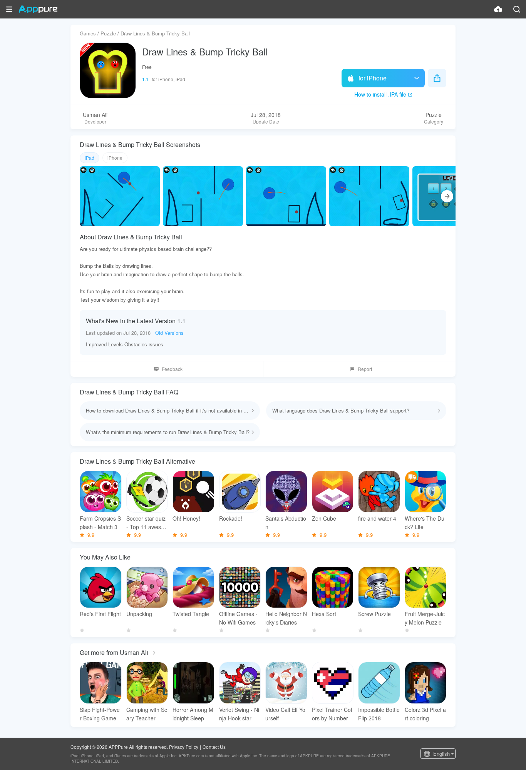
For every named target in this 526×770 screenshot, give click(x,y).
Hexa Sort (324, 614)
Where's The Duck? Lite (424, 522)
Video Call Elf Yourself (285, 714)
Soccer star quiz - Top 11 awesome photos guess (146, 522)
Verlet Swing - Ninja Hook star (239, 714)
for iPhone (372, 77)
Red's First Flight (100, 614)
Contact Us (214, 746)
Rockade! (230, 518)
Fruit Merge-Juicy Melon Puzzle (425, 618)
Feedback (172, 369)
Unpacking (139, 614)
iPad (89, 157)
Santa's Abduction (285, 522)
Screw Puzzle (374, 614)
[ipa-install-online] (498, 9)
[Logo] (37, 9)
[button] (9, 9)
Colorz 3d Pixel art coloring (425, 714)
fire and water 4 (377, 518)
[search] (517, 9)
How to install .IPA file (380, 94)
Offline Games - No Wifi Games (238, 618)
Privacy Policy (183, 746)
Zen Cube (324, 518)
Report (365, 369)
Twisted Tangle (191, 614)
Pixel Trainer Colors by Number (332, 714)
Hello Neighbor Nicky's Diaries (286, 618)
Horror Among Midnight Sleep (193, 714)
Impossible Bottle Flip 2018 (379, 714)
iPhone (114, 157)
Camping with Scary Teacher (146, 714)
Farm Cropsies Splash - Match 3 (100, 522)
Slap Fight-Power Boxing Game (100, 714)
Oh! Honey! (186, 518)
